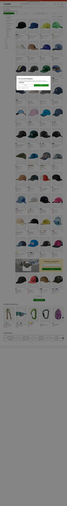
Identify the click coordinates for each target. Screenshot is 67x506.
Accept (41, 85)
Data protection (22, 82)
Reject (26, 85)
